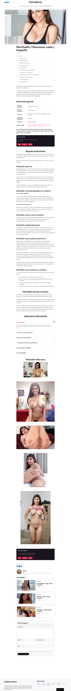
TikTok (29, 124)
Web (18, 646)
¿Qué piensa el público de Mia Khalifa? (26, 77)
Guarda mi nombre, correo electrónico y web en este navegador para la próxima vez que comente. (35, 651)
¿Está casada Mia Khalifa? (23, 79)
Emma (19, 52)
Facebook (33, 124)
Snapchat (30, 126)
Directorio (39, 581)
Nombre (20, 639)
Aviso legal (63, 683)
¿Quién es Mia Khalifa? (23, 67)
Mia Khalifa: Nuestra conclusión (24, 63)
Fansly (30, 144)
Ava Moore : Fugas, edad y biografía (44, 610)
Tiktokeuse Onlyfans (53, 684)
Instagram (38, 124)
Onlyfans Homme (38, 684)
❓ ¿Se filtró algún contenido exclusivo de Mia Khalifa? (28, 74)
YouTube (48, 124)
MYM (19, 144)
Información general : (23, 58)
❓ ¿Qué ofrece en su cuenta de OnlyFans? (27, 70)
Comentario (20, 627)
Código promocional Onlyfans (49, 684)
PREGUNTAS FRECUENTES (24, 65)
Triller (42, 126)
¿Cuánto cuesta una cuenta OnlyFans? (26, 72)
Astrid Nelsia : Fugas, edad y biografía (45, 584)
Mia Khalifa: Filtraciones (23, 81)
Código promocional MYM (44, 684)
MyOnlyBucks (35, 2)
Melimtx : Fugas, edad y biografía (43, 597)
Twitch (39, 126)
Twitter (43, 124)
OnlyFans (35, 126)
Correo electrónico (40, 639)
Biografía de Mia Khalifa (23, 60)
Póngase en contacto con (59, 684)
